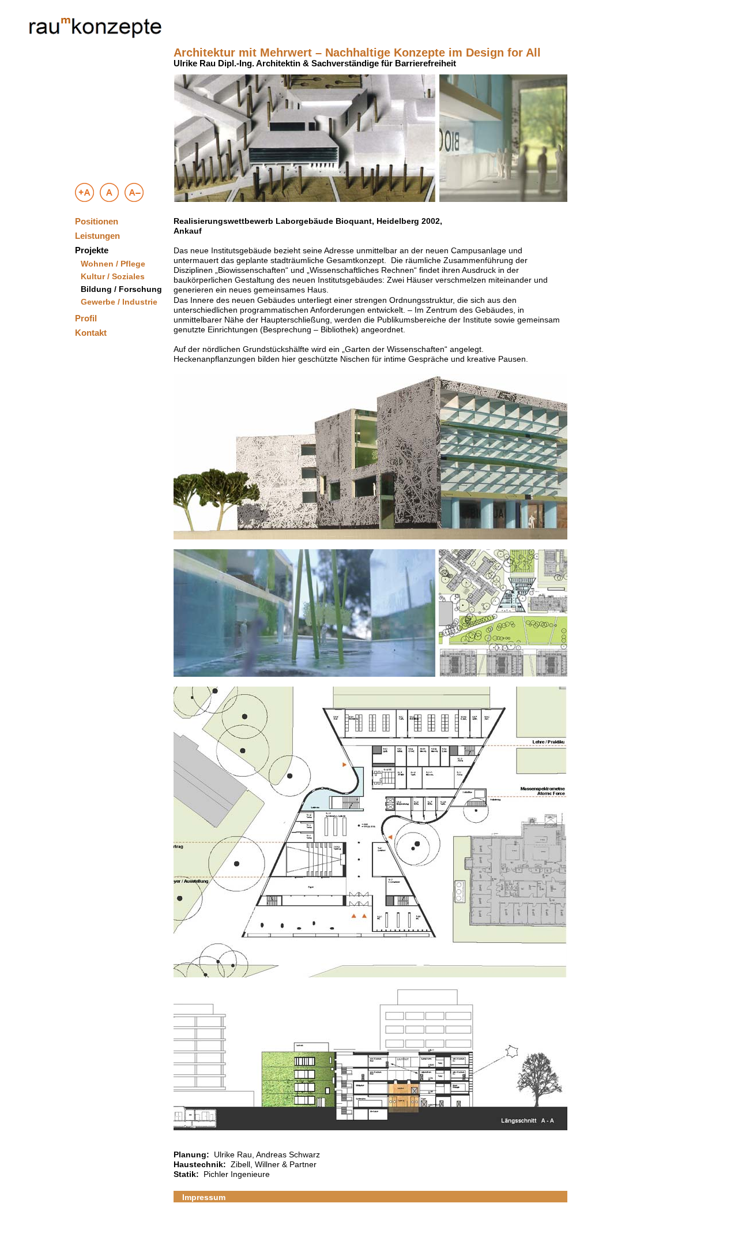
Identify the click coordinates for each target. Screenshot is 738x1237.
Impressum (203, 1197)
